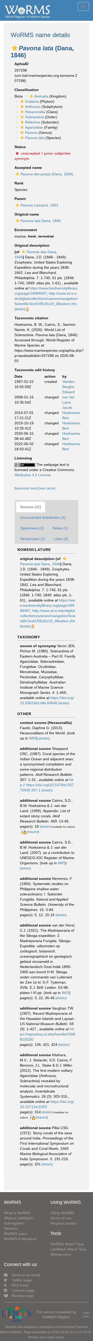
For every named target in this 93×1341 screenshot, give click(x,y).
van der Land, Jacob (68, 402)
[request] (33, 832)
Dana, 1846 (40, 221)
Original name (26, 214)
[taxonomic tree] (25, 488)
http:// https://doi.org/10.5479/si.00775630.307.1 (47, 785)
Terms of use (61, 1218)
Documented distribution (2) (43, 517)
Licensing (23, 458)
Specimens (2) (32, 528)
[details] (19, 309)
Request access (63, 1223)
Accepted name (28, 167)
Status (20, 147)
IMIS (32, 738)
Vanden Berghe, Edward (68, 386)
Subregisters (14, 1223)
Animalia (41, 96)
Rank (19, 183)
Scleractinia (34, 117)
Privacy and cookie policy (46, 1337)
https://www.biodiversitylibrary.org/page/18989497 (47, 605)
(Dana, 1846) (46, 174)
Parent (20, 199)
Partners (11, 1228)
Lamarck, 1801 (39, 205)
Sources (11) (30, 507)
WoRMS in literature (20, 1239)
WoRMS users (15, 1234)
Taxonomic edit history (34, 370)
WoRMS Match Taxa (67, 1244)
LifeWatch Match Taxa (68, 1249)
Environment (25, 230)
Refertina (32, 122)
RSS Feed (20, 1285)
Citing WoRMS (62, 1213)
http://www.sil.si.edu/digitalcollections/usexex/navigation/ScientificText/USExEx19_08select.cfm (46, 298)
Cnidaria (32, 101)
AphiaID (21, 64)
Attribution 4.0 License (32, 475)
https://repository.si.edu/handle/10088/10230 (47, 1034)
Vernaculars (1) (32, 539)
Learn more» (86, 1314)
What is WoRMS (17, 1213)
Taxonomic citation (31, 318)
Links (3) (61, 539)
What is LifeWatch (18, 1218)
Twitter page (22, 1280)
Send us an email (26, 1275)
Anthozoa (33, 107)
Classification (26, 90)
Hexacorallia (35, 112)
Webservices (60, 1254)
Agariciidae (34, 127)
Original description (32, 245)
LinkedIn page (23, 1290)
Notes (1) (60, 528)
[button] (15, 48)
